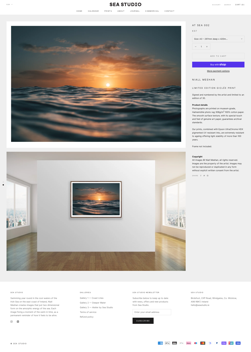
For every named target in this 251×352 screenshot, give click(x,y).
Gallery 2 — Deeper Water (93, 302)
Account (216, 4)
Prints (108, 11)
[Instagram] (11, 321)
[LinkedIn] (18, 321)
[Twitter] (204, 175)
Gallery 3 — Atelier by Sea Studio (96, 307)
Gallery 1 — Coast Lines (91, 298)
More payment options (218, 71)
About (121, 11)
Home (79, 11)
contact (170, 11)
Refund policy (86, 316)
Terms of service (88, 312)
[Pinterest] (207, 175)
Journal (135, 11)
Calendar (93, 11)
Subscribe (143, 321)
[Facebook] (201, 175)
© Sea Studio (18, 343)
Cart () (239, 5)
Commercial (152, 11)
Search (227, 4)
